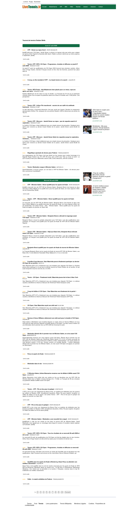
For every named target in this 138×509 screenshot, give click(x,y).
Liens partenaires (51, 503)
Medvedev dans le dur (35, 363)
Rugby (31, 1)
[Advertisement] (69, 24)
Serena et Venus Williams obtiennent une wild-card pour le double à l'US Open (53, 318)
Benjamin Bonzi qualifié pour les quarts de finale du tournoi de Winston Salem (53, 247)
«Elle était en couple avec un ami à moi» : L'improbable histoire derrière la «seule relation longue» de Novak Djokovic (101, 114)
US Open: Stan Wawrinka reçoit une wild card (42, 305)
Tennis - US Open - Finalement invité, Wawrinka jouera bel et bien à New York (53, 277)
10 (62, 492)
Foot (35, 503)
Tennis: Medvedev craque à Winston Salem (42, 167)
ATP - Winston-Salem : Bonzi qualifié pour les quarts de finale (48, 184)
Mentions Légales (80, 503)
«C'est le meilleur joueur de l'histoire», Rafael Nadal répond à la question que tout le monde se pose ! (100, 189)
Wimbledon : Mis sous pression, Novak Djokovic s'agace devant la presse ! (101, 127)
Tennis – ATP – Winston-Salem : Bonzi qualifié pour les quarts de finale (51, 199)
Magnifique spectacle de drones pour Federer (42, 153)
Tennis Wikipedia (66, 503)
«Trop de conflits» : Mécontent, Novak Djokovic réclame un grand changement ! (101, 175)
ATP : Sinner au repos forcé (37, 50)
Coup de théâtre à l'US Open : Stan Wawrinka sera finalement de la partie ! (52, 291)
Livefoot (25, 1)
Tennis (29, 503)
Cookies (91, 503)
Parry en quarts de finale (36, 354)
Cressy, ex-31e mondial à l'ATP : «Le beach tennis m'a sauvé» (48, 80)
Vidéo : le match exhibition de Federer (39, 479)
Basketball (37, 1)
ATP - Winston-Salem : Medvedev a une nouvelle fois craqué (47, 419)
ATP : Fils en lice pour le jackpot (38, 405)
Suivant (67, 492)
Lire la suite (26, 59)
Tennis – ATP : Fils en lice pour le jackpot (41, 389)
